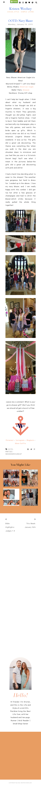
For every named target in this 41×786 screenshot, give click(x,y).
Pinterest (10, 440)
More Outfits (20, 443)
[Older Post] (32, 519)
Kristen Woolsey (20, 8)
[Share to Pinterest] (34, 449)
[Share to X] (31, 449)
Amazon (26, 90)
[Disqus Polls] (21, 562)
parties (8, 451)
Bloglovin (30, 440)
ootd (10, 449)
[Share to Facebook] (28, 449)
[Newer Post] (9, 519)
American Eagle (27, 87)
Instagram (20, 440)
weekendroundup (13, 454)
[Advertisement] (20, 755)
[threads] (29, 2)
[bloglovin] (32, 2)
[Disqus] (20, 620)
